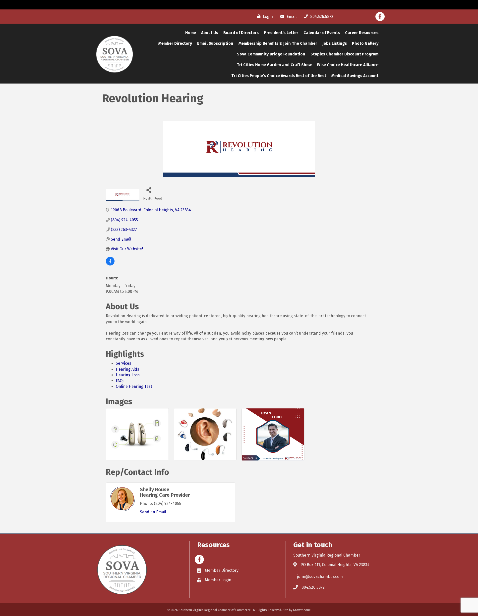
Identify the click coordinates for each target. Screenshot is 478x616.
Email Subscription (215, 43)
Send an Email (153, 512)
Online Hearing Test (134, 386)
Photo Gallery (365, 43)
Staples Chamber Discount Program (344, 54)
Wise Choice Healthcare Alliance (347, 64)
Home (190, 32)
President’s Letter (281, 32)
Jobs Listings (334, 43)
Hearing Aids (127, 369)
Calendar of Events (321, 32)
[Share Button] (148, 189)
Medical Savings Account (354, 75)
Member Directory (175, 43)
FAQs (120, 380)
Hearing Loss (128, 375)
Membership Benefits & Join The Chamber (278, 43)
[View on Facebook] (110, 264)
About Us (209, 32)
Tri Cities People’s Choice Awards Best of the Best (278, 75)
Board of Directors (241, 32)
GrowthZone (302, 610)
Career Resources (361, 32)
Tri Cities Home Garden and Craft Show (274, 64)
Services (123, 363)
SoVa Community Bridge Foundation (271, 54)
